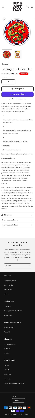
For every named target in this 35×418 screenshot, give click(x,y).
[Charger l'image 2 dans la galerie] (17, 54)
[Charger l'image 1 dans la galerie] (7, 54)
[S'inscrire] (29, 265)
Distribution (8, 315)
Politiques (7, 349)
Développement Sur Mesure (13, 311)
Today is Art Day (13, 414)
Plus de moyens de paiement (17, 99)
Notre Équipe (8, 289)
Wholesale (7, 306)
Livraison (7, 353)
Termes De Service (10, 344)
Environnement (9, 327)
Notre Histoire (8, 285)
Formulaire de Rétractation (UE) (14, 383)
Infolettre (7, 370)
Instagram (7, 374)
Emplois (6, 294)
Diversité (7, 332)
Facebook (7, 379)
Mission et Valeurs (10, 280)
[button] (3, 7)
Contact (6, 365)
